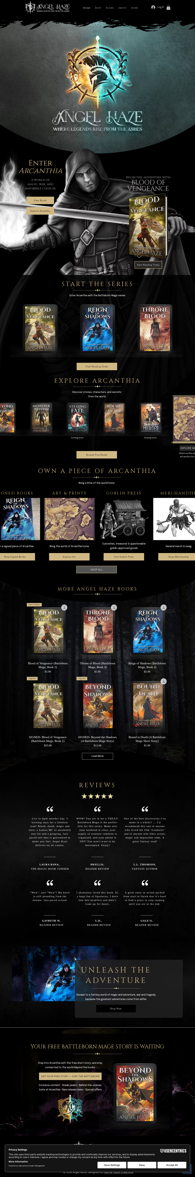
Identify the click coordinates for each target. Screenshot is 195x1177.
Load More (98, 756)
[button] (168, 7)
